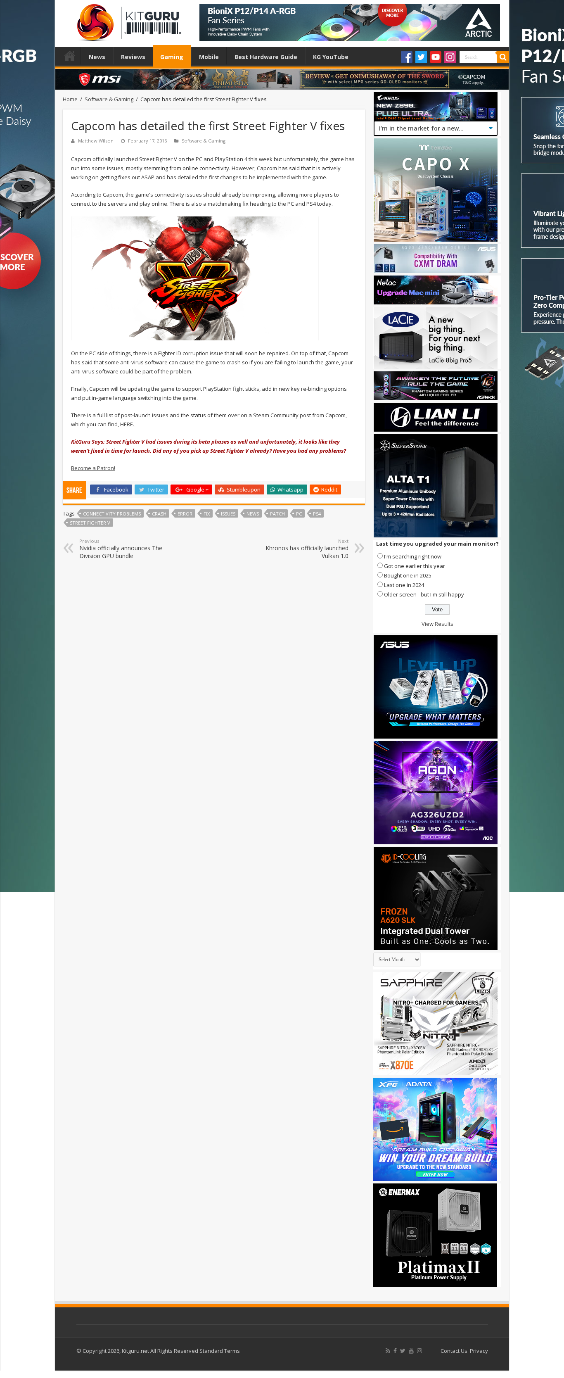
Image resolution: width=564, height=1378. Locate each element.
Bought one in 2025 (407, 575)
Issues (228, 514)
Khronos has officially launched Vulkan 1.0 (306, 549)
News (97, 57)
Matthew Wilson (96, 141)
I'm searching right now (412, 556)
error (185, 514)
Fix (207, 514)
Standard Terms (219, 1350)
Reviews (133, 57)
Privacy (479, 1350)
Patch (277, 514)
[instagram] (419, 1351)
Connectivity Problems (112, 514)
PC (299, 514)
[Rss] (388, 1351)
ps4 (317, 514)
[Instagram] (450, 57)
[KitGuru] (127, 20)
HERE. (127, 424)
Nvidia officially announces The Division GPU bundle (120, 549)
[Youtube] (435, 57)
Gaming (171, 57)
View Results (437, 623)
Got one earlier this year (414, 566)
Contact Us (454, 1350)
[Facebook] (406, 57)
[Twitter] (421, 57)
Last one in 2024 (404, 585)
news (252, 514)
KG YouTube (330, 57)
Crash (159, 514)
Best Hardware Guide (266, 57)
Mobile (209, 57)
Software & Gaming (109, 99)
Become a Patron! (93, 468)
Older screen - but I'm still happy (424, 594)
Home (70, 55)
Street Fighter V (90, 523)
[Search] (503, 57)
